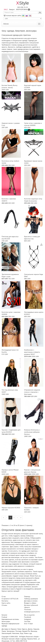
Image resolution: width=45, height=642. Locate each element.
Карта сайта (6, 603)
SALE (6, 9)
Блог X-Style (28, 623)
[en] (30, 15)
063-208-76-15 (22, 7)
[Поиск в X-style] (40, 12)
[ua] (23, 15)
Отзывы (4, 605)
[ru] (26, 15)
